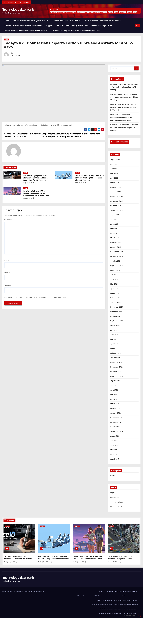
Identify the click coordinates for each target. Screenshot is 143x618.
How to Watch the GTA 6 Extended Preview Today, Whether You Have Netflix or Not (37, 193)
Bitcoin (130, 12)
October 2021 (115, 427)
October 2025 (115, 206)
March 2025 (114, 238)
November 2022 (116, 367)
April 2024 (114, 289)
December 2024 (116, 252)
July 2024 (114, 275)
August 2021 (114, 436)
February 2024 (116, 298)
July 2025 (113, 219)
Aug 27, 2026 (27, 183)
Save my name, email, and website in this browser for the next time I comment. (36, 297)
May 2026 (114, 173)
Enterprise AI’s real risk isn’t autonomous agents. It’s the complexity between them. (121, 117)
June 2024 (114, 279)
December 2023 (116, 307)
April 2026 (114, 178)
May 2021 (113, 450)
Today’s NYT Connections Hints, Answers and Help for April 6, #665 (23, 135)
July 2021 (113, 441)
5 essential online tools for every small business (30, 21)
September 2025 (116, 210)
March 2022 (114, 404)
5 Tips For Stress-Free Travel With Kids (67, 21)
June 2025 (114, 224)
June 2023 (114, 335)
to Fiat (135, 12)
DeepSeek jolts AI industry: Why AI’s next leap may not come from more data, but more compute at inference (71, 135)
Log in (112, 493)
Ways (116, 12)
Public (6, 39)
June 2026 (114, 169)
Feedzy (138, 616)
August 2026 (115, 159)
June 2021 (114, 445)
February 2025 (115, 242)
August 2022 (115, 381)
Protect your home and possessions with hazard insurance (26, 31)
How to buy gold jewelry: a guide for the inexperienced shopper (28, 26)
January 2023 (115, 358)
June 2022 (114, 390)
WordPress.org (116, 506)
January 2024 (115, 302)
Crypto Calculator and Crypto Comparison (63, 12)
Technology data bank (18, 9)
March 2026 (114, 183)
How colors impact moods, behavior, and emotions (103, 21)
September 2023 (116, 321)
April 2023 (114, 344)
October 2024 (115, 261)
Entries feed (114, 497)
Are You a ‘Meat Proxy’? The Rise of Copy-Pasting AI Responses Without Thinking (89, 177)
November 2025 (116, 201)
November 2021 (116, 422)
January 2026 (115, 192)
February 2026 (115, 187)
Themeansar (40, 591)
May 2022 (114, 394)
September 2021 (116, 431)
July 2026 (113, 164)
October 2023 (115, 316)
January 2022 (115, 413)
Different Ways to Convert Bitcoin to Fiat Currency (91, 12)
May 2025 (114, 229)
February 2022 (115, 408)
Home (7, 21)
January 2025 (115, 247)
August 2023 (115, 325)
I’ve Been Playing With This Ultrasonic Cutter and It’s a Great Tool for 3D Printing (35, 177)
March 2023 (114, 348)
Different (110, 12)
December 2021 (116, 418)
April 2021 (113, 454)
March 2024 (114, 293)
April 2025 (114, 233)
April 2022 (114, 399)
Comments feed (116, 502)
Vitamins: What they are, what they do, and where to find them (76, 31)
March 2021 (114, 459)
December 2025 (116, 196)
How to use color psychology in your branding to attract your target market (84, 26)
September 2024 (116, 265)
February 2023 (115, 353)
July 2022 (113, 385)
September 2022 (116, 376)
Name (7, 260)
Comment (8, 220)
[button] (132, 26)
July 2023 (113, 330)
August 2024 (115, 270)
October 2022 (115, 371)
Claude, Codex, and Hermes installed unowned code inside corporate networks (124, 127)
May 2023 (114, 339)
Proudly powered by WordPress (12, 591)
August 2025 (115, 215)
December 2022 (116, 362)
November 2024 (116, 256)
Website (7, 285)
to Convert (123, 12)
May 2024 (114, 284)
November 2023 (116, 312)
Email (7, 273)
